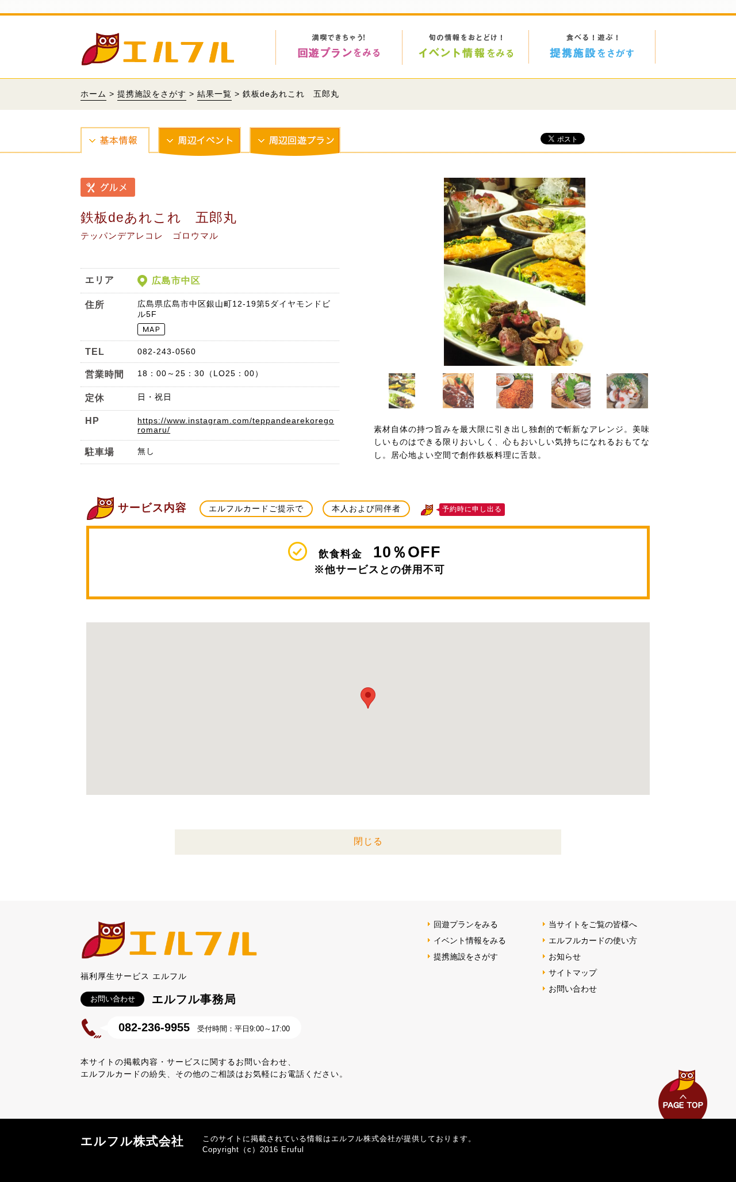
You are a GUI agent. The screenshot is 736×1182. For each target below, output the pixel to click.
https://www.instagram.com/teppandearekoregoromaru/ (235, 425)
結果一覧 (214, 93)
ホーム (93, 93)
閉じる (368, 841)
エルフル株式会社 (132, 1140)
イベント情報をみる (470, 940)
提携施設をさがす (151, 93)
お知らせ (565, 956)
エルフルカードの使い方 (593, 940)
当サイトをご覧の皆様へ (593, 924)
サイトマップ (573, 972)
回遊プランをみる (466, 924)
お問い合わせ (573, 988)
